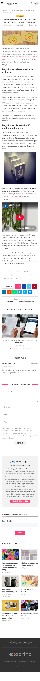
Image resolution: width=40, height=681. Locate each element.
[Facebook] (10, 642)
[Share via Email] (30, 292)
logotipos (7, 275)
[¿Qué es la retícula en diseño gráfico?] (29, 554)
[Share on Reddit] (9, 292)
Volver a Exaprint (10, 662)
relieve (16, 275)
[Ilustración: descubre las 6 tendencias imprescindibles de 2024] (10, 554)
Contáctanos (22, 662)
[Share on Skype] (25, 292)
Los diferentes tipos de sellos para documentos (9, 616)
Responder (34, 363)
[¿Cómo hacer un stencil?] (29, 581)
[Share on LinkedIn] (4, 292)
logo (10, 271)
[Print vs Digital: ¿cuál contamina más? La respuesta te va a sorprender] (20, 325)
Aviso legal (32, 662)
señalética (25, 275)
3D (4, 271)
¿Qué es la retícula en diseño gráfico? (29, 564)
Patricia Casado (9, 364)
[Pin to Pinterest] (34, 286)
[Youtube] (25, 642)
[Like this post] (19, 286)
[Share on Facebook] (24, 286)
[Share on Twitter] (29, 286)
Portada (4, 10)
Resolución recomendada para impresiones (9, 592)
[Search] (32, 3)
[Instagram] (15, 642)
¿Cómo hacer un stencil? (27, 591)
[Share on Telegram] (19, 292)
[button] (4, 331)
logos (17, 271)
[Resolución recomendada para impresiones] (10, 581)
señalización (8, 278)
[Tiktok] (30, 642)
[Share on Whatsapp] (14, 292)
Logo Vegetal (15, 196)
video (17, 278)
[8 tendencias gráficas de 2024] (29, 605)
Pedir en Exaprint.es (20, 501)
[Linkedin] (20, 642)
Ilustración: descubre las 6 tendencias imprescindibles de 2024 (10, 566)
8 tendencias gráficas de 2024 (29, 615)
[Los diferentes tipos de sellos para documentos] (10, 605)
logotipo (26, 271)
